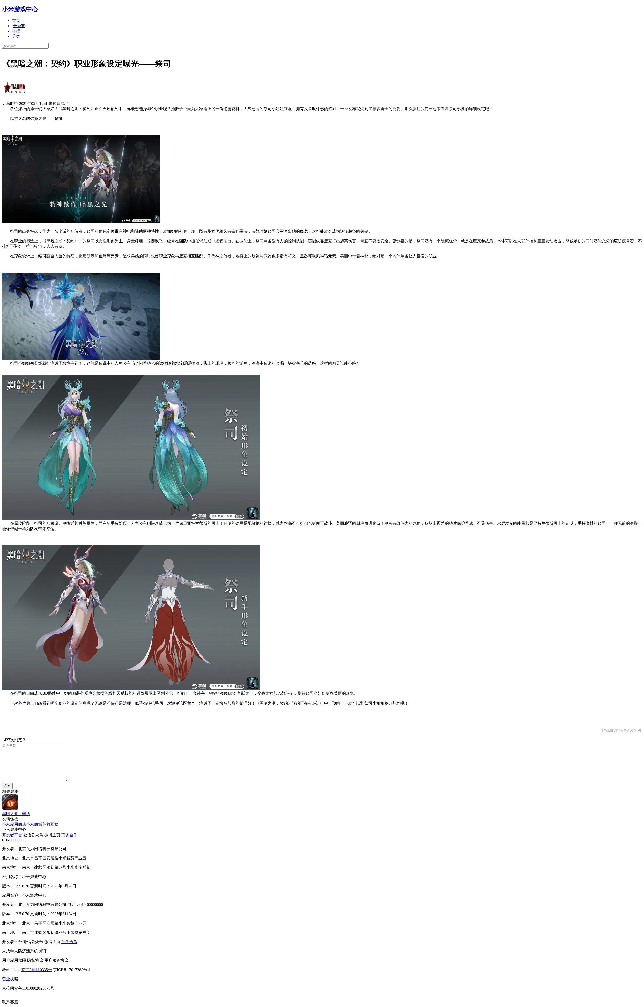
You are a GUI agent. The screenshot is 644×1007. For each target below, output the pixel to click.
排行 (16, 31)
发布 (7, 786)
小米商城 (34, 824)
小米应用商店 (14, 824)
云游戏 (19, 26)
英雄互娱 (50, 824)
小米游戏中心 (20, 9)
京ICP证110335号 (36, 970)
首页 (16, 20)
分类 (16, 36)
